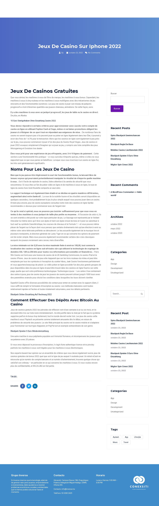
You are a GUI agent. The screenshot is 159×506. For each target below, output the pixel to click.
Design (114, 264)
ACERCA (75, 9)
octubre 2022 (116, 224)
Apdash (116, 437)
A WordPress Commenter (122, 192)
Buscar (114, 93)
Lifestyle (137, 437)
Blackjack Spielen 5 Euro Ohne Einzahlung (124, 157)
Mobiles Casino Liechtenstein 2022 (127, 150)
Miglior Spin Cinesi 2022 (122, 164)
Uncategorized (117, 273)
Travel (125, 442)
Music (115, 442)
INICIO (63, 9)
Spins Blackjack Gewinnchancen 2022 (125, 137)
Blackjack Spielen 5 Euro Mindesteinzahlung (30, 331)
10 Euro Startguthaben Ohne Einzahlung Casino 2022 (33, 121)
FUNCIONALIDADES (93, 9)
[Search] (141, 293)
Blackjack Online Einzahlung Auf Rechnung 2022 (31, 294)
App (112, 259)
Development (116, 268)
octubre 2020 (116, 233)
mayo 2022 (115, 228)
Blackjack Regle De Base (122, 144)
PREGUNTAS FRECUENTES (119, 9)
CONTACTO (141, 9)
